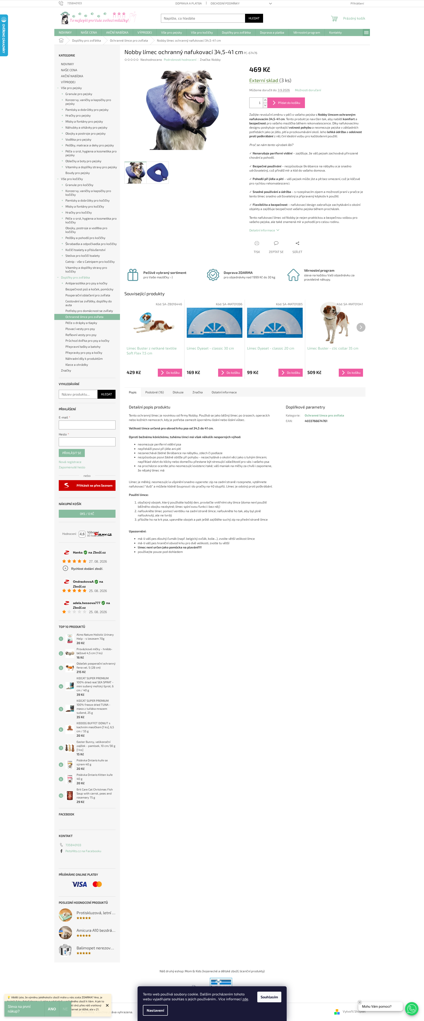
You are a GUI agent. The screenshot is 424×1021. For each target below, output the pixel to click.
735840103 (73, 845)
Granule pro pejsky (78, 94)
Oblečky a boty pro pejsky (83, 161)
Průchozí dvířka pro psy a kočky (87, 340)
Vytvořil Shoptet (354, 1011)
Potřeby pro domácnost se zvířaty (89, 311)
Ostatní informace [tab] (224, 392)
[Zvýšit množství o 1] (265, 100)
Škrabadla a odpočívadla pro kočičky (91, 244)
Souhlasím (269, 997)
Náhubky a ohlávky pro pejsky (86, 127)
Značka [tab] (198, 392)
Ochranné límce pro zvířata (84, 317)
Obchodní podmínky (225, 3)
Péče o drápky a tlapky (81, 323)
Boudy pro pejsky (77, 173)
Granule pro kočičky (79, 185)
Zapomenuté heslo (72, 467)
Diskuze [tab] (178, 392)
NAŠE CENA (69, 70)
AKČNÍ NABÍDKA (72, 76)
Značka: (210, 59)
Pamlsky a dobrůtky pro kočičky (87, 200)
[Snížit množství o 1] (265, 105)
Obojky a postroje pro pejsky (85, 133)
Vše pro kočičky (72, 179)
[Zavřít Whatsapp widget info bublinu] (359, 1002)
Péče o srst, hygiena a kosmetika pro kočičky (91, 220)
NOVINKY (67, 64)
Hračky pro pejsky (78, 115)
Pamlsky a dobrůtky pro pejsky (86, 109)
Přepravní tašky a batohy (82, 346)
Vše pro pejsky (71, 88)
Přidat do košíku (289, 103)
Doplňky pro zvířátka (75, 277)
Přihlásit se (71, 453)
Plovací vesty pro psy (80, 329)
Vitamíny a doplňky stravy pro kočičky (86, 269)
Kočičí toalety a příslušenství (85, 250)
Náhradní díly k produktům (84, 358)
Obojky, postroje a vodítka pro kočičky (86, 230)
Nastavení (155, 1010)
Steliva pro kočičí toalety (82, 255)
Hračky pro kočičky (78, 212)
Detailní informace (262, 230)
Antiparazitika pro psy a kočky (86, 283)
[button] (411, 1008)
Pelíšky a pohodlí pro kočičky (85, 238)
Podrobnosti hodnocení (180, 59)
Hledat (254, 18)
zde (245, 999)
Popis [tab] (132, 392)
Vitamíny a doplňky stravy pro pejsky (91, 167)
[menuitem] (65, 32)
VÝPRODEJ (68, 82)
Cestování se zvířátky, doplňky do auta (88, 303)
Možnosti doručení (308, 90)
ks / (87, 514)
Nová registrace (70, 462)
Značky (66, 370)
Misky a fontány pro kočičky (84, 206)
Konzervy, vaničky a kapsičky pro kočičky (88, 192)
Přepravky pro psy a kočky (83, 352)
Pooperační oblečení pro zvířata (87, 295)
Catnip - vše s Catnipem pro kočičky (90, 261)
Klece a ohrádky (76, 364)
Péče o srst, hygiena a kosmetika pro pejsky (91, 153)
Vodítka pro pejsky (78, 139)
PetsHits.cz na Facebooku (83, 851)
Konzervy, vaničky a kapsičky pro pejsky (88, 101)
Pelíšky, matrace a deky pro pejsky (89, 145)
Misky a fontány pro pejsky (84, 121)
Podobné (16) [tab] (154, 392)
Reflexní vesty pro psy (80, 335)
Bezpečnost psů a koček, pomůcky (89, 289)
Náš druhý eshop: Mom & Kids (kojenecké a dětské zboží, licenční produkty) (212, 971)
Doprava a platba (188, 3)
